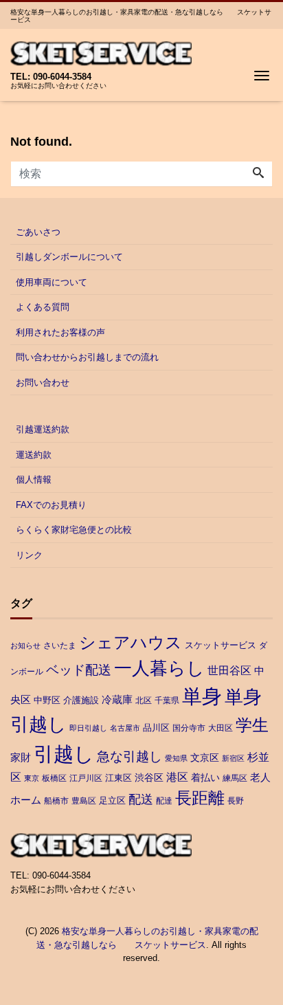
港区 (177, 777)
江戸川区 (85, 778)
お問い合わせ (42, 382)
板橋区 (54, 778)
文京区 (204, 757)
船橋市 (56, 801)
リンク (29, 555)
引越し (64, 753)
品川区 (156, 727)
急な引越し (129, 756)
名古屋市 (125, 728)
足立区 (112, 800)
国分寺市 (188, 728)
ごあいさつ (38, 232)
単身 (202, 696)
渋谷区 (149, 777)
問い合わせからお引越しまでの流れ (87, 357)
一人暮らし (159, 668)
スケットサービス (220, 645)
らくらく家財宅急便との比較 (74, 529)
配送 (140, 799)
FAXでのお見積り (51, 505)
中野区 (47, 700)
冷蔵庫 (117, 699)
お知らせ (25, 645)
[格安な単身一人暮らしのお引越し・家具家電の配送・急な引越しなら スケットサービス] (101, 52)
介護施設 (81, 700)
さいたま (59, 645)
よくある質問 (42, 307)
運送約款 (34, 455)
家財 (20, 757)
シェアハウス (130, 642)
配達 (164, 801)
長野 (235, 801)
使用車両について (51, 282)
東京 (31, 778)
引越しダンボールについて (69, 257)
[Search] (258, 174)
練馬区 (235, 778)
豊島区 (83, 801)
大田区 (220, 728)
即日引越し (88, 728)
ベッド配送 (78, 669)
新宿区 (233, 758)
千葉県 (167, 700)
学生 (252, 725)
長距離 (200, 797)
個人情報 (34, 479)
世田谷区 (229, 670)
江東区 (118, 778)
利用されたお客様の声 (60, 332)
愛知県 (176, 758)
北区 (143, 700)
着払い (205, 777)
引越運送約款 (42, 429)
